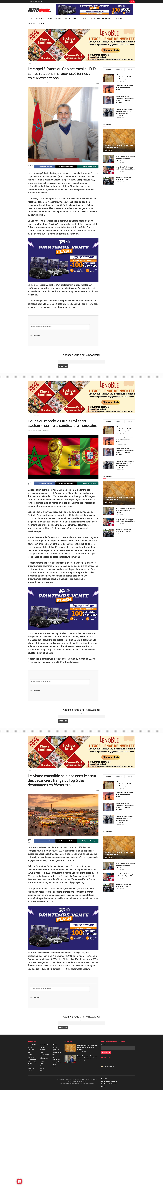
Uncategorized (56, 1062)
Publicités (31, 23)
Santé (53, 1054)
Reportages (55, 1050)
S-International (56, 1052)
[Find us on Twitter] (105, 1062)
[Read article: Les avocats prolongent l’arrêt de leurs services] (108, 181)
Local (41, 1063)
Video (93, 18)
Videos (54, 1064)
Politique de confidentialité (109, 1081)
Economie (67, 18)
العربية (132, 1)
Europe (30, 1066)
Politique (58, 18)
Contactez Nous (109, 1066)
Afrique (30, 1047)
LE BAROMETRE (45, 1054)
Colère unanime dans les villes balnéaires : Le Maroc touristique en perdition (124, 77)
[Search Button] (134, 21)
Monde (42, 1068)
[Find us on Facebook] (101, 1062)
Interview (42, 1047)
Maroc (47, 430)
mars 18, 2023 (31, 83)
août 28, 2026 (108, 150)
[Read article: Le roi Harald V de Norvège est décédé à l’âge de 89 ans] (108, 170)
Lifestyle (84, 18)
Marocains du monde (104, 18)
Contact (41, 23)
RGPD (103, 1086)
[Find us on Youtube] (108, 1062)
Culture (50, 18)
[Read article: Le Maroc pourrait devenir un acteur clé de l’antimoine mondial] (119, 140)
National (54, 1045)
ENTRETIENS (32, 1059)
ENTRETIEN (118, 18)
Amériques (31, 1050)
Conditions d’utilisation (108, 1084)
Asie (29, 1052)
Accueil (30, 18)
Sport (75, 18)
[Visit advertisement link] (94, 9)
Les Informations (44, 1057)
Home (29, 63)
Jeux (41, 1052)
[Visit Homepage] (40, 10)
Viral (53, 1067)
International (44, 1045)
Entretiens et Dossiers (32, 1062)
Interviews (43, 1050)
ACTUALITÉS (39, 18)
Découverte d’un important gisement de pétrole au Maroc (124, 87)
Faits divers (31, 1068)
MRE (41, 1071)
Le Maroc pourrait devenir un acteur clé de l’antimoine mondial (87, 1047)
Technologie (56, 1059)
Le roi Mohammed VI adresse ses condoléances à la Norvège (125, 158)
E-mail (81, 358)
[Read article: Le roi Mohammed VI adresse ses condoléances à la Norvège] (108, 159)
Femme (30, 1071)
